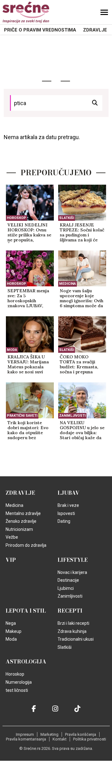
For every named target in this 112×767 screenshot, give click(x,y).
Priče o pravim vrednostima (40, 30)
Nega (11, 623)
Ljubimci (66, 588)
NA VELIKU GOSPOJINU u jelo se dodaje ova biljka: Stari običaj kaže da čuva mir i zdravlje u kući (82, 430)
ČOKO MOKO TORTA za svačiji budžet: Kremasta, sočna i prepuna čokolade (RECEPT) (80, 364)
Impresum (25, 734)
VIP (11, 560)
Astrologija (26, 662)
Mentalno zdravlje (23, 513)
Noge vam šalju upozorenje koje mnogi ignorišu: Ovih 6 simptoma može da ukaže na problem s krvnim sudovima (81, 298)
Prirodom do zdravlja (26, 545)
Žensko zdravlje (21, 521)
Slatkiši (66, 218)
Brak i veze (68, 505)
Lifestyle (73, 560)
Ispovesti (66, 513)
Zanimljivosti (72, 415)
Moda (12, 349)
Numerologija (19, 682)
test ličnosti (17, 690)
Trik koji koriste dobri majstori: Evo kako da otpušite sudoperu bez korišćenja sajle (28, 430)
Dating (64, 521)
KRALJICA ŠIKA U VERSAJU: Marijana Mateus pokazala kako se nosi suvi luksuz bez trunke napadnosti (28, 364)
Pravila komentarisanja (26, 739)
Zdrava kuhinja (72, 631)
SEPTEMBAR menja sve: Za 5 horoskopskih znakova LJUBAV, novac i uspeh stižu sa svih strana (28, 298)
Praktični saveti (22, 415)
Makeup (13, 631)
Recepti (70, 611)
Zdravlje (95, 30)
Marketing (49, 734)
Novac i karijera (72, 572)
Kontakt (60, 739)
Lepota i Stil (26, 611)
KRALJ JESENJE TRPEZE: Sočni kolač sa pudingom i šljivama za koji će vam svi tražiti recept (82, 232)
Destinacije (68, 580)
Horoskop (16, 218)
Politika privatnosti (89, 739)
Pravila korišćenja (80, 734)
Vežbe (12, 537)
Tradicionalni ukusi (76, 639)
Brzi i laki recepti (73, 623)
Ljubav (69, 493)
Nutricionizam (19, 529)
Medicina (67, 283)
